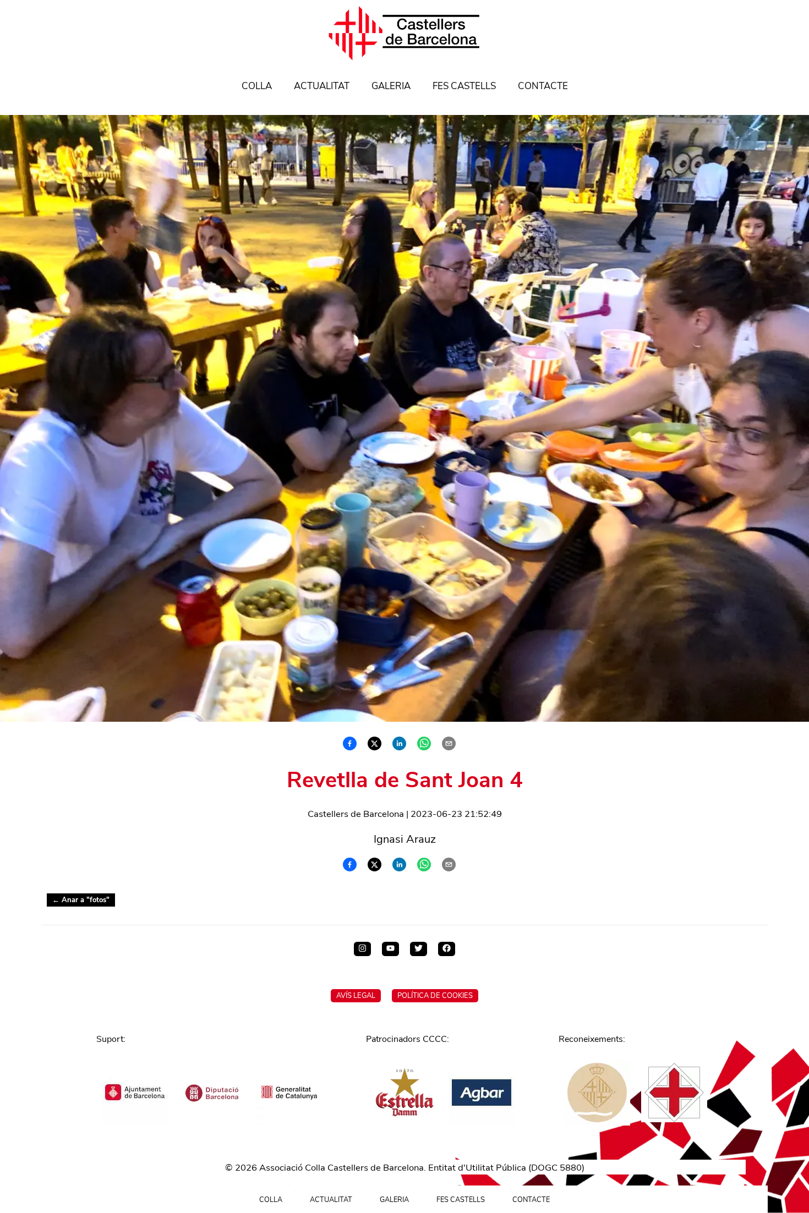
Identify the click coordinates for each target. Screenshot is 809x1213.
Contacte (543, 86)
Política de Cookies (435, 996)
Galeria (391, 86)
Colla (257, 86)
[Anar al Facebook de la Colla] (446, 949)
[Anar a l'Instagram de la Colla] (362, 949)
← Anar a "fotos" (81, 900)
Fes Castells (464, 86)
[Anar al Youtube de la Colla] (390, 949)
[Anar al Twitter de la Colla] (418, 949)
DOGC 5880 (556, 1167)
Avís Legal (355, 996)
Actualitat (321, 86)
